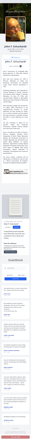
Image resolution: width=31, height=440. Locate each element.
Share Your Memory (10, 252)
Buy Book (16, 227)
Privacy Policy (11, 433)
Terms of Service (20, 433)
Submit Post (15, 279)
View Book (7, 227)
